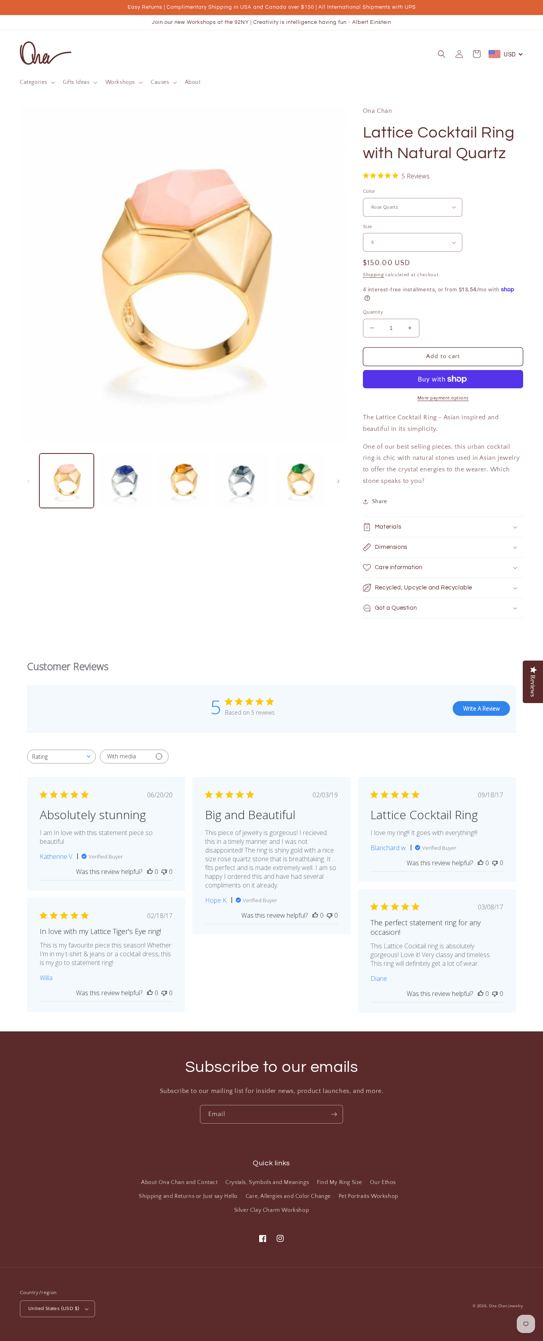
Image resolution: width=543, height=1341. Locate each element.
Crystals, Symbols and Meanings (267, 1182)
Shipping (373, 274)
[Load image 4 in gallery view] (242, 480)
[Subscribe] (334, 1114)
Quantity (373, 312)
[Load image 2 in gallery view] (125, 480)
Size (367, 226)
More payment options (443, 398)
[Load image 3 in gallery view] (183, 480)
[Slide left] (28, 480)
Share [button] (379, 501)
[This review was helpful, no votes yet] (150, 871)
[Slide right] (338, 480)
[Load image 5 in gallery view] (300, 480)
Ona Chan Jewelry (506, 1306)
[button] (36, 82)
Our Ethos (383, 1182)
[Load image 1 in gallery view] (66, 480)
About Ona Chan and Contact (179, 1182)
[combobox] (61, 757)
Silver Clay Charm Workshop (271, 1210)
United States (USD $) (53, 1308)
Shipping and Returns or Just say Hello (188, 1196)
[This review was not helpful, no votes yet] (164, 871)
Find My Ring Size (339, 1182)
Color (369, 191)
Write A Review (481, 708)
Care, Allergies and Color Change (288, 1196)
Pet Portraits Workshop (368, 1196)
